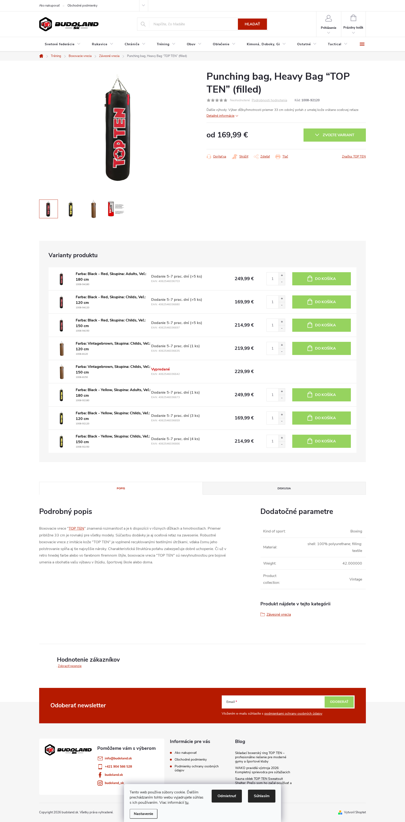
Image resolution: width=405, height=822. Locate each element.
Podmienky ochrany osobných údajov (197, 768)
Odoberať (339, 702)
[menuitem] (62, 44)
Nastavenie (143, 813)
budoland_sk (114, 783)
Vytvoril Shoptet (355, 812)
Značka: (354, 157)
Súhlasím (262, 796)
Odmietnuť (227, 796)
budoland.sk (114, 775)
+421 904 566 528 (118, 766)
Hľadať (252, 24)
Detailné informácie (220, 115)
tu (186, 802)
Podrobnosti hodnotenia (269, 100)
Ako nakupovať (49, 6)
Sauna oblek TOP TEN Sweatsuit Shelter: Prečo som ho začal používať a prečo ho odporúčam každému (263, 783)
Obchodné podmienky (83, 6)
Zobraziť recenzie (70, 666)
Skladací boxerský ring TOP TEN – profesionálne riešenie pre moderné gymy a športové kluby (260, 757)
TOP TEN (76, 528)
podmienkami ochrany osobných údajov (293, 713)
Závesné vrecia (278, 614)
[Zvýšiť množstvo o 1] (281, 275)
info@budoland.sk (118, 758)
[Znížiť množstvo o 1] (281, 282)
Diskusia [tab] (284, 488)
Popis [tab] (121, 488)
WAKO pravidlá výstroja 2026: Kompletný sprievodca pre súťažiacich (262, 770)
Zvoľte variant (338, 135)
